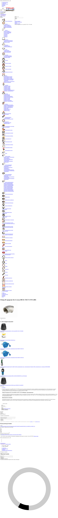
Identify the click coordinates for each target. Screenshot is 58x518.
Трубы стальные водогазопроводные (7, 158)
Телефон (1, 419)
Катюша (11, 426)
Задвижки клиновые (7, 88)
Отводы (6, 30)
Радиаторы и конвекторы (9, 280)
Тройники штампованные (8, 46)
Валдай (4, 426)
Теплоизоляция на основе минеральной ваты (7, 230)
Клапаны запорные (7, 95)
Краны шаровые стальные (8, 77)
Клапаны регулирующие (8, 100)
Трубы (6, 153)
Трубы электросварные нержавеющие (7, 175)
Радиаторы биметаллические (9, 283)
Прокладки (7, 269)
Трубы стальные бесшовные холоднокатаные (8, 160)
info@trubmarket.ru (3, 14)
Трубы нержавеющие (8, 174)
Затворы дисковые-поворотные (9, 105)
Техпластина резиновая (8, 240)
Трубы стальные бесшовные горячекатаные (8, 161)
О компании (4, 3)
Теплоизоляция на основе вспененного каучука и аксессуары (7, 227)
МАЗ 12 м (25, 426)
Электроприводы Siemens (9, 144)
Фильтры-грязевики (8, 117)
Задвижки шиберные (7, 89)
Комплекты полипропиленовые (9, 191)
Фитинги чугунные (8, 66)
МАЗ (16, 426)
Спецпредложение (5, 291)
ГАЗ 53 (6, 426)
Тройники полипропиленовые (8, 184)
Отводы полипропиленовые (8, 183)
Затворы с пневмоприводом (8, 107)
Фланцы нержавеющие (7, 25)
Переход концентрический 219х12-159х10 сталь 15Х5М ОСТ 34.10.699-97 (11, 385)
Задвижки (6, 85)
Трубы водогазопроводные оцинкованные (8, 168)
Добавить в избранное (5, 409)
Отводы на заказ (6, 33)
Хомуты (6, 272)
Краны (6, 75)
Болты (6, 260)
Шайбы (6, 266)
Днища (6, 49)
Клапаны (6, 93)
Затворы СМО (6, 108)
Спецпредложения (5, 2)
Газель (1, 426)
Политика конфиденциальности (7, 450)
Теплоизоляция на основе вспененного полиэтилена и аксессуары (8, 223)
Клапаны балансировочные (8, 96)
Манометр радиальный (7, 122)
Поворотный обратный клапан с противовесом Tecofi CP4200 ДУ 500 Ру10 (12, 348)
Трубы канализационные (9, 194)
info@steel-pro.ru (2, 443)
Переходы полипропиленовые (8, 185)
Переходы (6, 39)
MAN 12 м (33, 426)
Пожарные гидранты (5, 114)
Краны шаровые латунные (8, 76)
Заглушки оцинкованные (8, 56)
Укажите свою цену (3, 418)
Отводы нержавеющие (7, 32)
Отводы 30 (5, 36)
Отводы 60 (5, 35)
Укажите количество (3, 417)
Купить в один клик (7, 408)
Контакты (3, 5)
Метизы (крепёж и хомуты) (9, 257)
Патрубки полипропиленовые (8, 190)
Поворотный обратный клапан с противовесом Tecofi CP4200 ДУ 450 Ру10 (12, 357)
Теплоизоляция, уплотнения (9, 219)
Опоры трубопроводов (8, 205)
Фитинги (6, 60)
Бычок (14, 426)
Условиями (31, 421)
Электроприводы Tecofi (8, 150)
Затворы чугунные (7, 110)
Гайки (6, 263)
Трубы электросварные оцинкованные (7, 166)
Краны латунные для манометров (9, 81)
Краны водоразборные (7, 82)
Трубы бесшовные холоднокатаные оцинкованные (9, 169)
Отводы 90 (5, 34)
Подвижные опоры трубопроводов (6, 209)
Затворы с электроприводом (8, 106)
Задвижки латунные (7, 86)
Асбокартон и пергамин (9, 237)
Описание (3, 387)
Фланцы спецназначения (8, 27)
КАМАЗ (18, 426)
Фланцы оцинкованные (7, 26)
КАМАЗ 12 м (29, 426)
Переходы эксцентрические (8, 41)
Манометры (7, 121)
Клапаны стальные (7, 99)
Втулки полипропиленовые (8, 186)
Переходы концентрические (8, 40)
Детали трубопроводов (8, 21)
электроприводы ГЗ (8, 138)
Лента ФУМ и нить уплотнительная (6, 250)
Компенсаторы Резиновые (9, 202)
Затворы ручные (6, 109)
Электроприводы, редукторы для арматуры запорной (8, 127)
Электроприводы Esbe (8, 141)
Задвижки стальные (7, 87)
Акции (3, 292)
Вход (3, 6)
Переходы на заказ (7, 42)
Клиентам (3, 4)
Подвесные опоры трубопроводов (6, 216)
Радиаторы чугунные (8, 290)
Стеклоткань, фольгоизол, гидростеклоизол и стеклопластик (7, 234)
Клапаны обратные (7, 94)
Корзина (1, 11)
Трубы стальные (7, 156)
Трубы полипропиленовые (9, 182)
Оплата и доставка (5, 294)
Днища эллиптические (7, 51)
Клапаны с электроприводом (8, 101)
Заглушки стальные (7, 57)
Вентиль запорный (8, 113)
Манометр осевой (6, 123)
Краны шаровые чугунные (8, 78)
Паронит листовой (8, 243)
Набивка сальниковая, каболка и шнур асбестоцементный (8, 254)
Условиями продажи (37, 421)
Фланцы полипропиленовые (8, 187)
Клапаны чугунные (7, 98)
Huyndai (21, 426)
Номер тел (2, 456)
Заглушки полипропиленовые (8, 189)
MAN (23, 426)
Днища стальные (6, 50)
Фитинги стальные (8, 63)
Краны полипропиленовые (8, 188)
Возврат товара (36, 436)
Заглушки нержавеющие (8, 55)
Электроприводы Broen (8, 147)
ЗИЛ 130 (8, 426)
